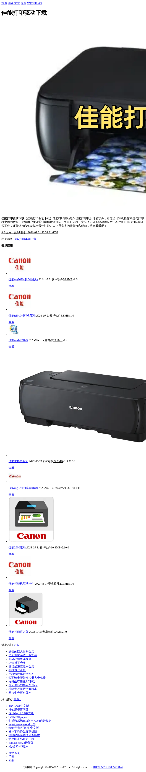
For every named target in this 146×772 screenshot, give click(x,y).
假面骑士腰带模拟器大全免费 (27, 677)
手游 (11, 756)
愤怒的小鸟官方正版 (21, 738)
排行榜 (37, 3)
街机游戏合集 (17, 670)
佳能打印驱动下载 (25, 238)
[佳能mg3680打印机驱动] (20, 273)
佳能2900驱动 (17, 547)
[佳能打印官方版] (26, 625)
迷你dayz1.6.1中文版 (21, 713)
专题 (23, 3)
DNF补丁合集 (17, 662)
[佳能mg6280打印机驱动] (15, 481)
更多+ (17, 644)
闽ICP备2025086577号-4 (108, 767)
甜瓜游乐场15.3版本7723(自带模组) (30, 720)
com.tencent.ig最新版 (21, 742)
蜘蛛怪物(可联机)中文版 (24, 727)
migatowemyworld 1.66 (22, 724)
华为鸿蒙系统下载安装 (23, 655)
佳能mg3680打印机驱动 (23, 279)
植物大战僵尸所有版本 (23, 688)
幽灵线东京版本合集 (21, 666)
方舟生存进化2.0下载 (22, 681)
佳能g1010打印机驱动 (22, 315)
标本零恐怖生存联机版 (23, 731)
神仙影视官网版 (18, 709)
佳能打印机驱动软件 (21, 583)
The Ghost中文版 (19, 705)
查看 (11, 285)
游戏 (11, 3)
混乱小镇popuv (18, 717)
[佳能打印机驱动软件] (20, 577)
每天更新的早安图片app (23, 685)
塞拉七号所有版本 (20, 692)
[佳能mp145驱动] (14, 333)
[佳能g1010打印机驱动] (20, 309)
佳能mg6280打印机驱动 (23, 487)
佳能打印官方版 (18, 631)
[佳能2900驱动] (31, 541)
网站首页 (14, 753)
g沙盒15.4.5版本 (18, 746)
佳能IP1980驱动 (18, 461)
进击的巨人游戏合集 (21, 651)
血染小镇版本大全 (20, 658)
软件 (30, 3)
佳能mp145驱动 (18, 340)
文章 (17, 3)
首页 (4, 3)
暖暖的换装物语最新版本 (24, 735)
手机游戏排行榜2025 (21, 673)
